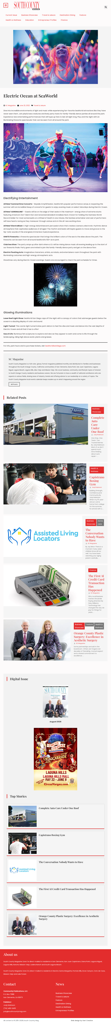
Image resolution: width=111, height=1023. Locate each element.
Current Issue (11, 15)
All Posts (14, 384)
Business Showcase (29, 15)
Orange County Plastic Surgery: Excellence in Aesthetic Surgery (89, 636)
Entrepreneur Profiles (47, 20)
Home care (100, 522)
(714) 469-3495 (9, 1008)
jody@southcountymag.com (14, 1011)
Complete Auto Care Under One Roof (59, 808)
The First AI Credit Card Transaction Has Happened (96, 583)
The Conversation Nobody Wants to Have (95, 535)
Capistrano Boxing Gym (97, 480)
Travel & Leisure (48, 15)
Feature (82, 15)
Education (29, 20)
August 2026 (55, 721)
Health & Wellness (13, 20)
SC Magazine (92, 543)
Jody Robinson (99, 435)
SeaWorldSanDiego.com (55, 346)
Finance (64, 20)
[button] (106, 7)
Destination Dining (67, 15)
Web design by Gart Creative (82, 1020)
